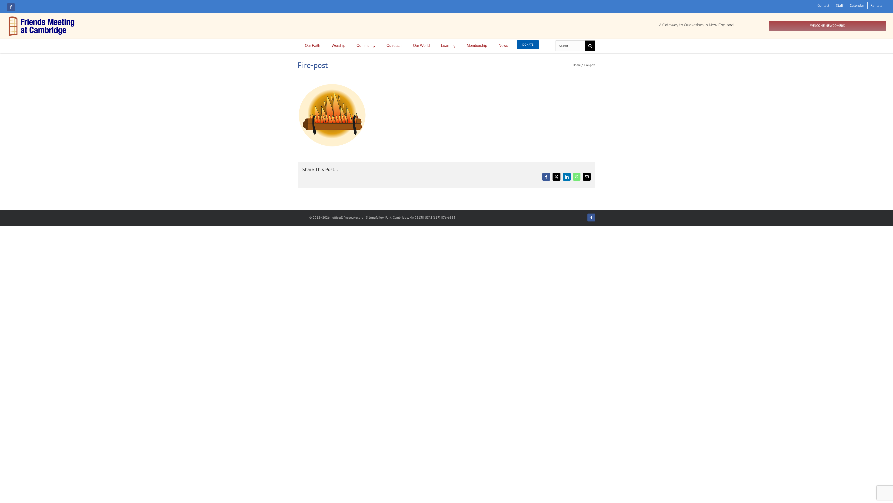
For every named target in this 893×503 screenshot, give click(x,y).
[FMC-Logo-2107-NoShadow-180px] (42, 17)
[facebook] (11, 7)
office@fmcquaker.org (347, 217)
